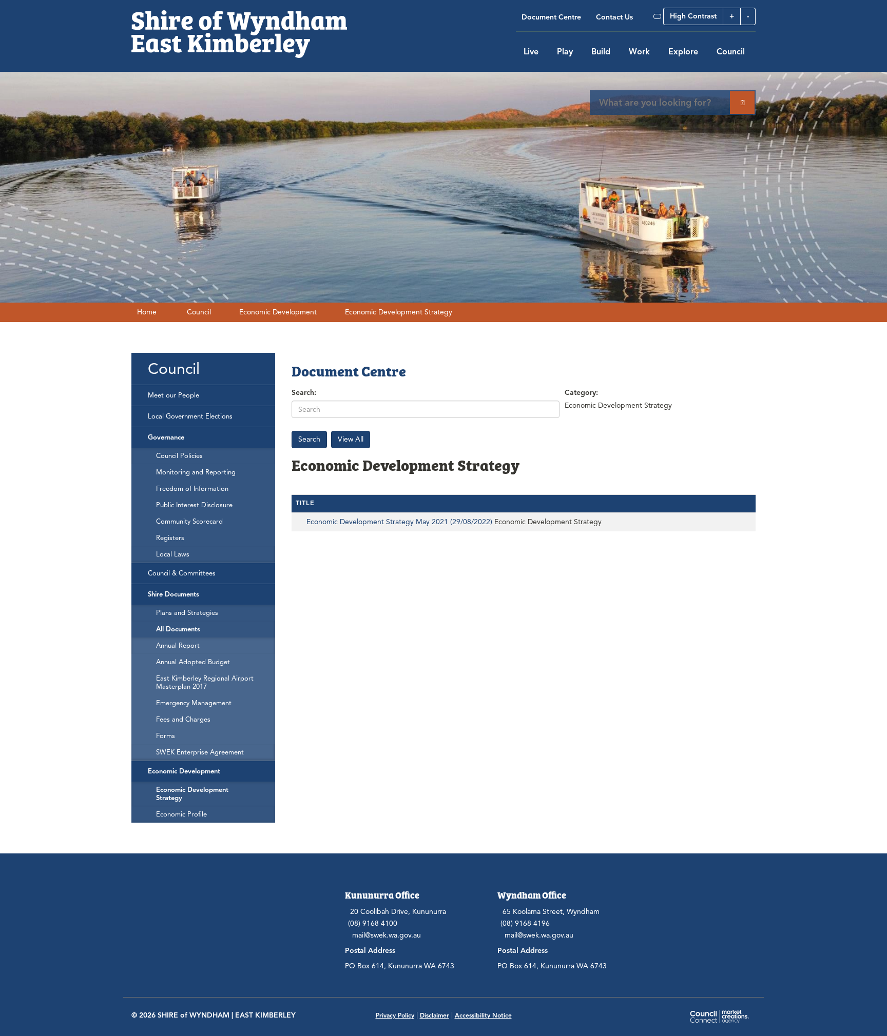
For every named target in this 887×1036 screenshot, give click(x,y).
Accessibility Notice (483, 1015)
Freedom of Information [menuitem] (192, 489)
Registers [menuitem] (170, 538)
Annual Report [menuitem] (178, 646)
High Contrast (693, 16)
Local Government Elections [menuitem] (190, 416)
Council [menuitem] (174, 368)
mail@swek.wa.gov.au (386, 935)
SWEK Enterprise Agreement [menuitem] (200, 752)
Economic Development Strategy (398, 312)
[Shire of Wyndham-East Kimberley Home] (239, 28)
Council (731, 52)
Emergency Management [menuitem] (194, 703)
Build (600, 52)
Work (639, 52)
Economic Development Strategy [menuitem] (192, 794)
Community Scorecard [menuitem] (189, 521)
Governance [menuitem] (166, 437)
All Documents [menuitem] (178, 629)
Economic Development (278, 312)
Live (531, 52)
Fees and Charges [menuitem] (183, 719)
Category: (581, 392)
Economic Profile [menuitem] (181, 814)
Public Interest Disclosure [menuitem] (194, 505)
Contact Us (614, 17)
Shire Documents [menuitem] (173, 594)
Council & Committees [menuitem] (182, 573)
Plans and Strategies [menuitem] (187, 613)
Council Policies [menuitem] (179, 456)
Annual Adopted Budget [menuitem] (193, 662)
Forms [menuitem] (165, 736)
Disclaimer (434, 1015)
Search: (304, 392)
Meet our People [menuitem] (173, 395)
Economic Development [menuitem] (184, 771)
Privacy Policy (395, 1015)
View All (350, 439)
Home (147, 312)
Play (565, 52)
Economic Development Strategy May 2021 (399, 521)
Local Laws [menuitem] (172, 554)
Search (309, 439)
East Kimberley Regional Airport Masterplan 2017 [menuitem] (205, 682)
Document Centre (551, 17)
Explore (683, 52)
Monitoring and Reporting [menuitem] (196, 472)
